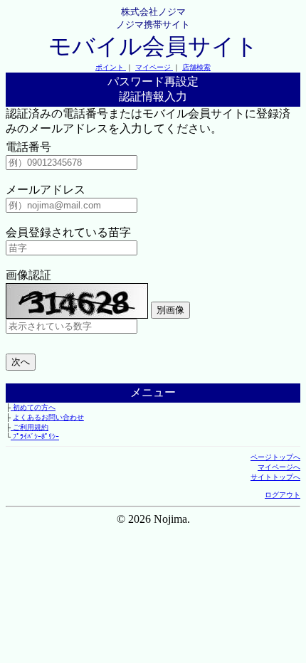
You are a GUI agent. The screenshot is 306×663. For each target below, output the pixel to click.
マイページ (154, 67)
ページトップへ (275, 457)
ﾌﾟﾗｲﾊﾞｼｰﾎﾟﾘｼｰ (35, 436)
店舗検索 (196, 67)
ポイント (110, 67)
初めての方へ (33, 407)
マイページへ (279, 467)
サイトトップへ (275, 477)
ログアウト (282, 495)
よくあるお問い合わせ (48, 417)
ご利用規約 (29, 427)
